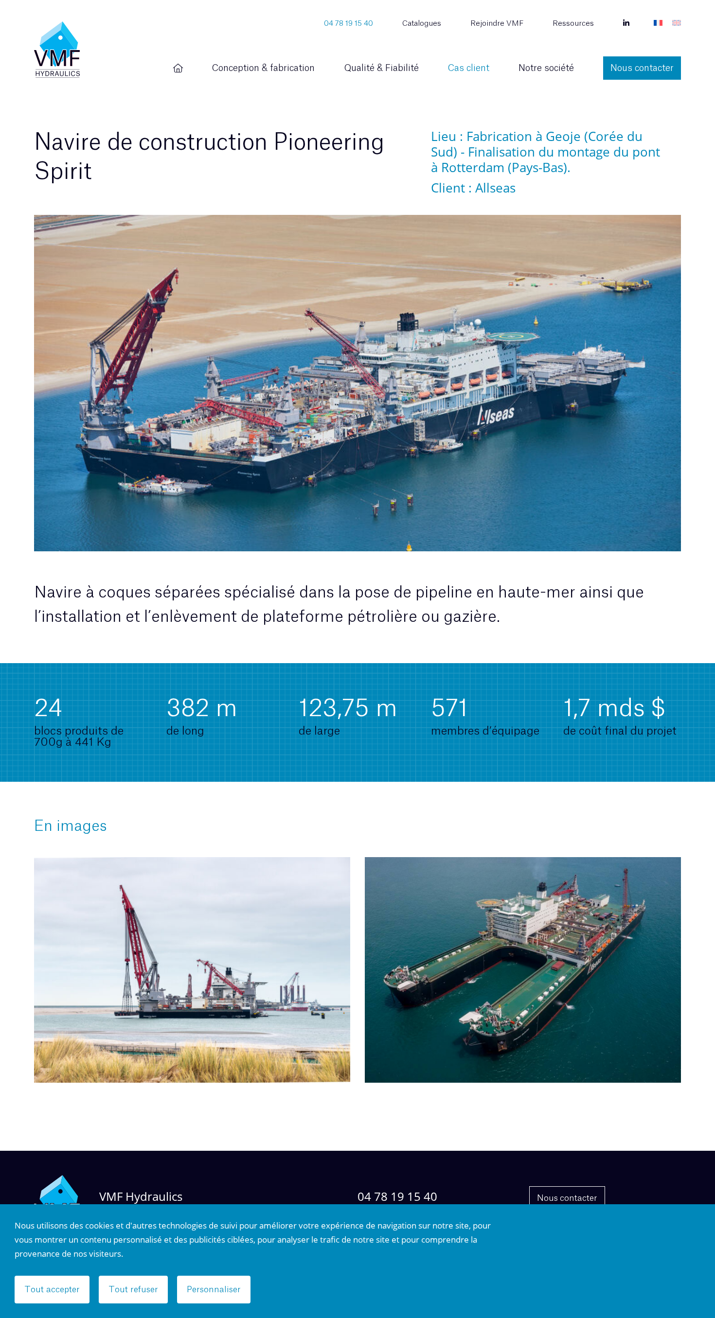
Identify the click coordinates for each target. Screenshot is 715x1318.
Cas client (468, 68)
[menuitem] (658, 23)
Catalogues (421, 23)
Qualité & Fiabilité (381, 68)
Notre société (546, 68)
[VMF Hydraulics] (57, 49)
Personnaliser (214, 1289)
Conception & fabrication (263, 68)
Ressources (573, 23)
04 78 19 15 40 (348, 23)
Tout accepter (52, 1289)
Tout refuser (133, 1289)
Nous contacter (642, 68)
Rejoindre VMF (496, 23)
